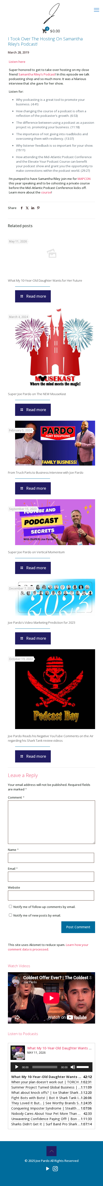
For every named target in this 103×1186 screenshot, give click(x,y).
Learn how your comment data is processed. (48, 947)
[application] (51, 1067)
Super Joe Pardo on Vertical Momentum (36, 552)
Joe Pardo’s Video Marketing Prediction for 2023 (41, 622)
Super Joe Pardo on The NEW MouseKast (37, 394)
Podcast (49, 74)
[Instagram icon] (55, 1168)
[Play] (16, 1067)
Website (14, 887)
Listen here (17, 61)
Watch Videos (19, 965)
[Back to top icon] (51, 1151)
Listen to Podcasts (23, 1033)
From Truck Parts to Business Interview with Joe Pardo (45, 472)
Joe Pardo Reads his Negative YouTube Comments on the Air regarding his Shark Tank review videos (50, 738)
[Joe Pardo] (51, 13)
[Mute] (72, 1067)
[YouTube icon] (48, 1168)
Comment (16, 797)
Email (13, 868)
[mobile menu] (96, 9)
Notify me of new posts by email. (37, 915)
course (46, 192)
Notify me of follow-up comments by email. (44, 907)
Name (13, 850)
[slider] (83, 1066)
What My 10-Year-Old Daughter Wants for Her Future (45, 280)
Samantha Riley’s (30, 74)
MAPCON (84, 179)
